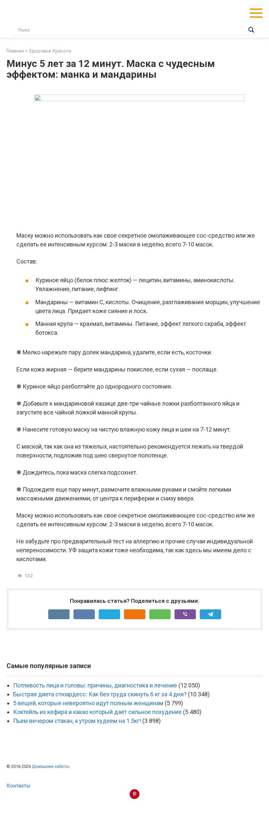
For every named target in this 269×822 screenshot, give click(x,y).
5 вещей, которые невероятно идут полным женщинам (88, 703)
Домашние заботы (51, 766)
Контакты (19, 786)
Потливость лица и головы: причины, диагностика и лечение (95, 685)
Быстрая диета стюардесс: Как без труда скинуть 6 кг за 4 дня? (100, 694)
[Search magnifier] (251, 29)
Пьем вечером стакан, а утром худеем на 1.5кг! (77, 720)
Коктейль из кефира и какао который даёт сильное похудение (97, 711)
